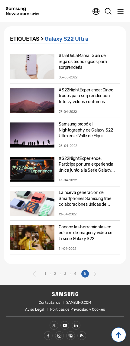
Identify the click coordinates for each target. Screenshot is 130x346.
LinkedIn (76, 325)
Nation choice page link (96, 11)
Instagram (59, 335)
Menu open (120, 11)
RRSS (81, 335)
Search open (108, 11)
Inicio (118, 334)
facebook (48, 335)
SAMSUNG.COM (78, 302)
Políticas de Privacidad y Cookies (77, 309)
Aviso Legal (34, 309)
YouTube (64, 325)
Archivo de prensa (70, 335)
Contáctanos (49, 302)
